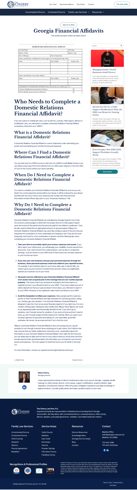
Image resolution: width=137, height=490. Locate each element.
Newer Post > (77, 360)
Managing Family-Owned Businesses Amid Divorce (104, 71)
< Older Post (19, 360)
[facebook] (104, 450)
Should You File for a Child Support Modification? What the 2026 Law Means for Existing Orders (107, 111)
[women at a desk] (107, 95)
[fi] (107, 138)
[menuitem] (53, 4)
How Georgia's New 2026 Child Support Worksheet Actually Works (106, 152)
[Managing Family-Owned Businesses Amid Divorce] (107, 58)
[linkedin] (24, 387)
